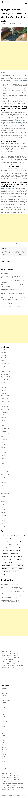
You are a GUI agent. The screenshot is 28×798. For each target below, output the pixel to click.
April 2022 (3, 488)
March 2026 (4, 360)
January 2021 (4, 526)
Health (5, 550)
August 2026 (4, 349)
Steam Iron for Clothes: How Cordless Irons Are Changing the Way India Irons (13, 277)
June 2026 (3, 355)
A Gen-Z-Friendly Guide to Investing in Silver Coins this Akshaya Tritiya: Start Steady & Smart (14, 298)
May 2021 (3, 518)
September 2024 (5, 409)
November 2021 (5, 501)
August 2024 (4, 412)
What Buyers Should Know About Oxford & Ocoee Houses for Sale (12, 290)
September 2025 (5, 377)
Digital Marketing (7, 541)
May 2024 (3, 420)
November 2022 (5, 469)
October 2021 (4, 504)
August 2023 (4, 444)
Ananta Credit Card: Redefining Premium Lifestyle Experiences (12, 658)
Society (14, 568)
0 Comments (13, 23)
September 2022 (5, 474)
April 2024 (3, 423)
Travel (4, 574)
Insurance (5, 553)
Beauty (4, 538)
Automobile (21, 535)
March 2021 (4, 523)
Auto (13, 535)
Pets (4, 562)
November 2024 (5, 404)
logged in (10, 264)
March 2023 (4, 458)
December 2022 (5, 466)
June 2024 (3, 417)
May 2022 (3, 485)
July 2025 (3, 382)
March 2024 (4, 425)
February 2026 (5, 363)
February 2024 (5, 428)
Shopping (5, 568)
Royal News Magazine (20, 795)
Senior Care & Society (8, 565)
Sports (21, 568)
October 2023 (4, 439)
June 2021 (3, 515)
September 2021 (5, 507)
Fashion (16, 544)
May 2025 (3, 387)
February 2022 (5, 493)
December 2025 (5, 368)
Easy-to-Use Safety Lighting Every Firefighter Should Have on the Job (12, 294)
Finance (5, 547)
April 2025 (3, 390)
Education (18, 541)
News (11, 559)
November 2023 (5, 436)
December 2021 (5, 499)
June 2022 (3, 482)
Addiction (5, 535)
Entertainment (6, 544)
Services (20, 565)
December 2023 (5, 434)
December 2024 (5, 401)
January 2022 (4, 496)
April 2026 (3, 358)
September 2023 (5, 442)
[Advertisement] (14, 56)
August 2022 (4, 477)
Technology (6, 571)
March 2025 (4, 393)
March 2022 (4, 491)
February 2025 (5, 396)
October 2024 (4, 406)
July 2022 (3, 480)
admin (19, 23)
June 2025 (3, 385)
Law (13, 556)
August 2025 (4, 379)
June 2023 (3, 450)
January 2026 (4, 366)
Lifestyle (21, 556)
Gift (19, 547)
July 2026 (3, 352)
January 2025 (4, 398)
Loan (4, 559)
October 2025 (4, 374)
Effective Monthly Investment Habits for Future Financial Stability (12, 662)
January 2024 (4, 431)
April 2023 (3, 455)
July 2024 (3, 415)
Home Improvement (11, 244)
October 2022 (4, 472)
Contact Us (5, 678)
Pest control (20, 559)
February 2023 (5, 461)
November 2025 (5, 371)
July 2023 (3, 447)
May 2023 (3, 453)
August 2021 (4, 510)
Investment (14, 553)
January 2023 (4, 463)
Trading (15, 571)
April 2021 (3, 520)
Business (13, 538)
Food (13, 547)
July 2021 (3, 512)
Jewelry (5, 556)
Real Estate (12, 562)
